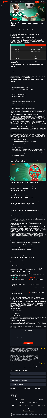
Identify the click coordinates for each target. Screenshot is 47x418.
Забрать (14, 18)
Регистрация (43, 1)
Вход (37, 1)
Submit (28, 343)
